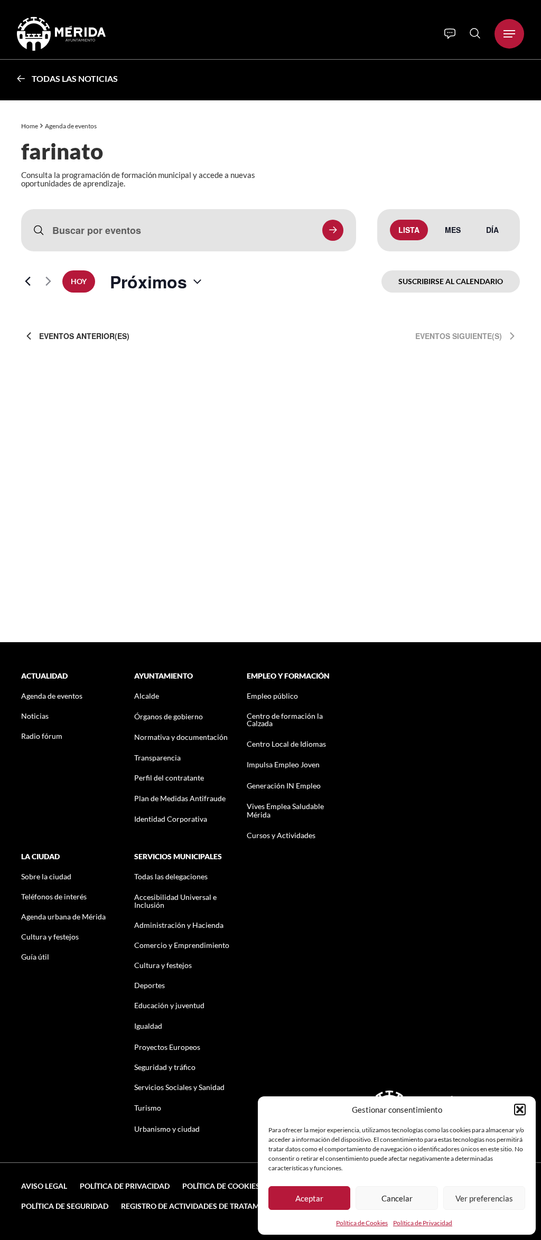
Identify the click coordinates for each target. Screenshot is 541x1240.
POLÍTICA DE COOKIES (221, 1185)
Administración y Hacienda (178, 924)
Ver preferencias (484, 1198)
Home (29, 126)
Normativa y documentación (181, 736)
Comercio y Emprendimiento (181, 945)
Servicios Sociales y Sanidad (179, 1087)
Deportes (149, 985)
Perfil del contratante (169, 777)
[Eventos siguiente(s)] (48, 281)
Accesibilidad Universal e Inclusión (175, 901)
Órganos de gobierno (168, 716)
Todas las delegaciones (171, 876)
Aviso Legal (44, 1185)
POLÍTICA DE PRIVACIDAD (125, 1185)
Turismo (147, 1107)
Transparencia (157, 757)
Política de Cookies (362, 1223)
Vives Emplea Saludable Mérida (285, 810)
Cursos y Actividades (281, 835)
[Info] (449, 34)
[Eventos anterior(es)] (27, 281)
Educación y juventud (169, 1005)
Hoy (79, 281)
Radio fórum (41, 735)
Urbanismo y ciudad (167, 1128)
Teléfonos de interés (54, 896)
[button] (520, 1109)
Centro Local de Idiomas (286, 743)
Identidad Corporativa (170, 818)
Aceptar (309, 1198)
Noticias (35, 715)
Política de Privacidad (422, 1223)
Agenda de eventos (51, 695)
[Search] (475, 33)
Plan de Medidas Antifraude (180, 798)
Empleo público (272, 695)
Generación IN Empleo (284, 785)
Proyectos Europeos (167, 1046)
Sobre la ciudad (46, 876)
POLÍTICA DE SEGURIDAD (64, 1205)
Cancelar (397, 1198)
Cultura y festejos (50, 936)
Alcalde (146, 695)
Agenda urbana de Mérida (63, 916)
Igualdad (148, 1025)
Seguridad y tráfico (164, 1067)
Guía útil (35, 956)
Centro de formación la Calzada (285, 719)
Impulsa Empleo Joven (283, 764)
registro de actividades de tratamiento (201, 1205)
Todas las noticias (75, 78)
